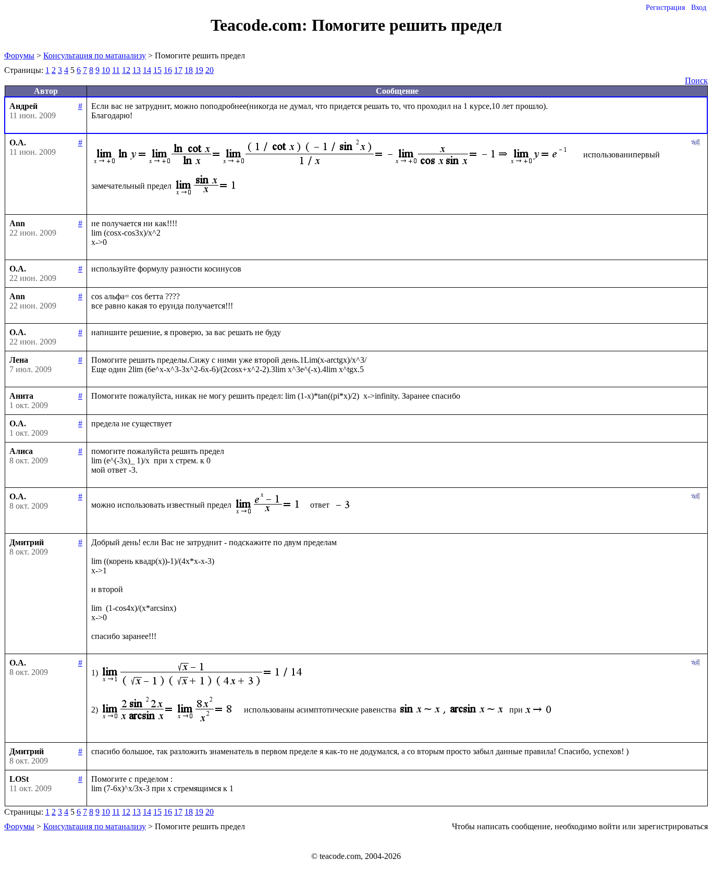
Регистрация (665, 7)
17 (178, 70)
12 (126, 70)
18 (189, 70)
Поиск (696, 80)
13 (136, 70)
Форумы (19, 55)
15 (157, 70)
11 (116, 70)
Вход (698, 7)
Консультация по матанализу (94, 55)
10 (106, 70)
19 (199, 70)
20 (209, 70)
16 (168, 70)
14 (147, 70)
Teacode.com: (261, 25)
